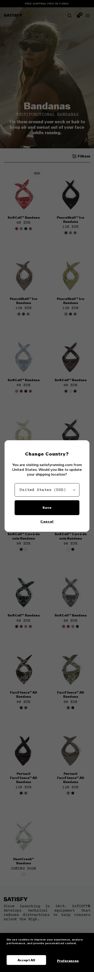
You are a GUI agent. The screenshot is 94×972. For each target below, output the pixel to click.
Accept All (26, 960)
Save (47, 508)
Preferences (68, 961)
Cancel (47, 521)
